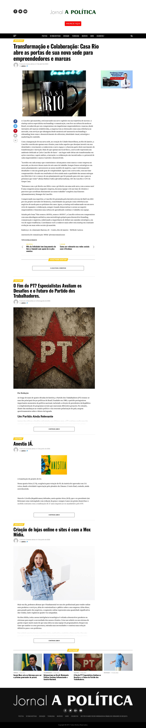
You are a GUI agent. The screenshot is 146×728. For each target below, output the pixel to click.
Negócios (85, 36)
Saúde (92, 36)
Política (44, 36)
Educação (66, 36)
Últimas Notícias (55, 36)
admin (23, 66)
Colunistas (100, 36)
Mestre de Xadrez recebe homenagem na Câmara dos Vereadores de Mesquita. (73, 41)
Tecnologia (75, 36)
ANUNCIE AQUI (73, 24)
